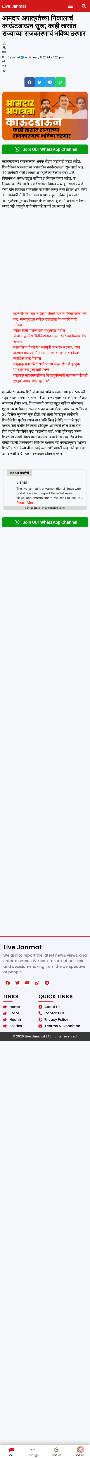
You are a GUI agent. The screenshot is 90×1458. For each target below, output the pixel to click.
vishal (21, 482)
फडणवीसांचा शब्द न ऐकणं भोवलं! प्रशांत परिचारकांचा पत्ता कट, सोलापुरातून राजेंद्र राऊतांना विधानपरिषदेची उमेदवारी (50, 319)
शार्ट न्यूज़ (33, 1455)
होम (10, 1455)
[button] (70, 6)
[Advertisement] (45, 262)
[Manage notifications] (80, 1449)
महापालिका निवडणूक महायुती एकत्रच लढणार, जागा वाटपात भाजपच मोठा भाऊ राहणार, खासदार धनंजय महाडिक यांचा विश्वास (46, 353)
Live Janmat (14, 6)
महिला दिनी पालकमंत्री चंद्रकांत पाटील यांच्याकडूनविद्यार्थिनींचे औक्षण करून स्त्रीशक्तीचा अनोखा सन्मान (50, 336)
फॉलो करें (56, 1455)
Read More (26, 502)
